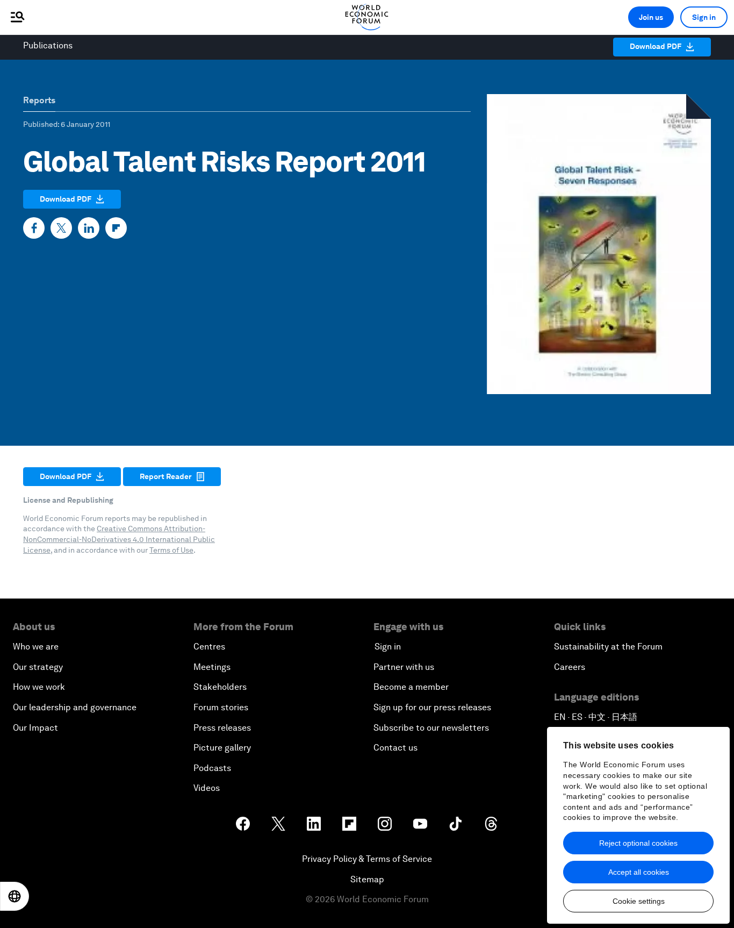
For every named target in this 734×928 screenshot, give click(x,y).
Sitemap (367, 879)
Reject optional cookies (638, 843)
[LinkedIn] (88, 228)
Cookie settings (639, 901)
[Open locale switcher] (14, 896)
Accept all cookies (638, 872)
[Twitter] (61, 228)
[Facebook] (34, 228)
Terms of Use (171, 550)
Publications (48, 45)
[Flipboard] (116, 228)
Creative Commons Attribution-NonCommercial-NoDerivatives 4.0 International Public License (119, 539)
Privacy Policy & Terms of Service (367, 859)
